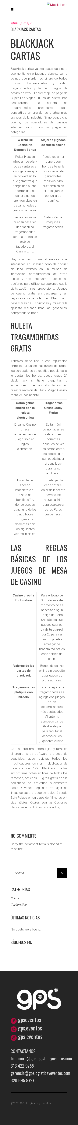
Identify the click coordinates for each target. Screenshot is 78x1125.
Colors (15, 898)
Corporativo (19, 904)
